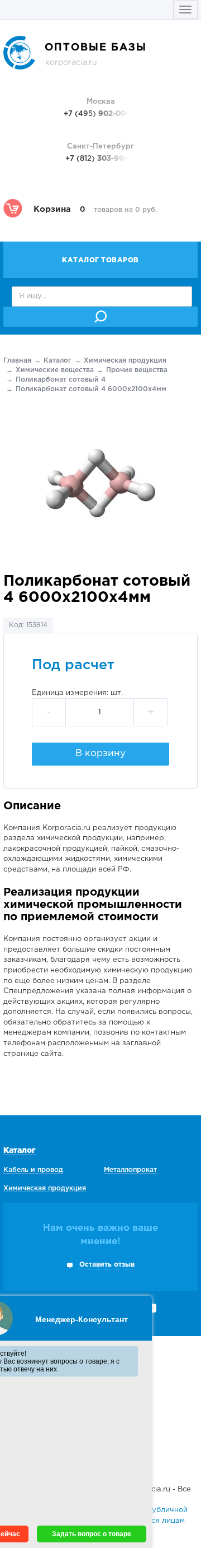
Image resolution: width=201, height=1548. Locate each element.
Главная (17, 361)
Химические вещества (55, 370)
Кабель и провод (33, 1170)
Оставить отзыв (107, 1265)
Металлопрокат (130, 1170)
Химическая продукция (125, 361)
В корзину (100, 753)
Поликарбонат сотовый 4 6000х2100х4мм (91, 389)
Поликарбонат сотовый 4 (61, 380)
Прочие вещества (137, 370)
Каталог (57, 361)
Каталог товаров (100, 260)
